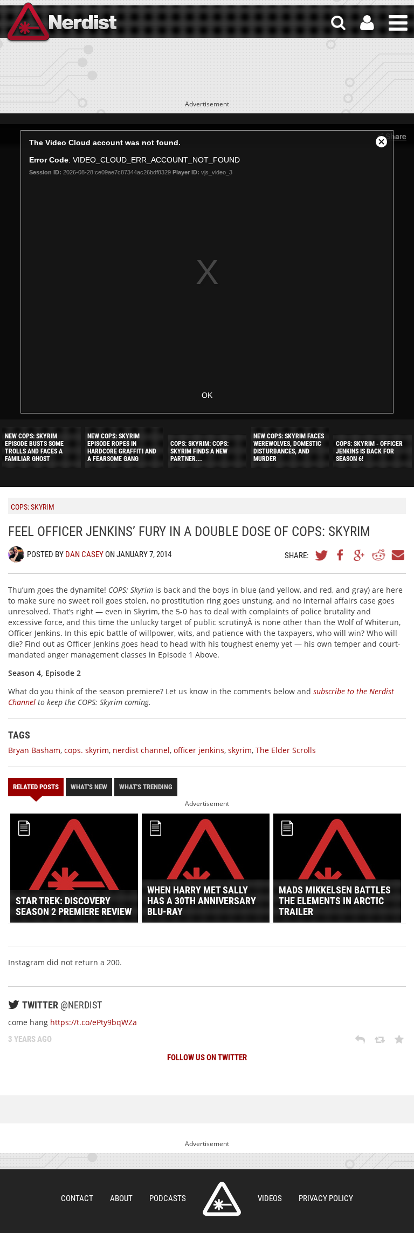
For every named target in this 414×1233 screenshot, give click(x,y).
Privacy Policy (326, 1198)
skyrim (240, 750)
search (338, 23)
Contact (77, 1198)
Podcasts (167, 1198)
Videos (270, 1198)
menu (398, 23)
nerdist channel (141, 750)
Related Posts (36, 787)
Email (397, 555)
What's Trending (145, 787)
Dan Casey (84, 554)
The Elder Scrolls (286, 750)
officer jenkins (199, 750)
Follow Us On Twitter (207, 1057)
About (121, 1198)
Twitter (322, 555)
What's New (89, 787)
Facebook (341, 555)
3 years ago (30, 1039)
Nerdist (60, 23)
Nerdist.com (222, 1199)
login (367, 23)
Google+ (360, 555)
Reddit (378, 555)
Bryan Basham (34, 750)
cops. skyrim (86, 750)
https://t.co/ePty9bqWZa (93, 1022)
